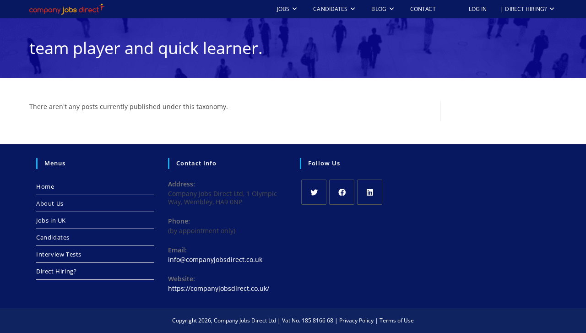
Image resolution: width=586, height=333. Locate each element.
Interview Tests (58, 254)
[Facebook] (341, 192)
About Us (50, 203)
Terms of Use (397, 320)
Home (45, 186)
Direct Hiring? (56, 271)
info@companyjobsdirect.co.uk (215, 259)
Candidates (53, 237)
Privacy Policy (356, 320)
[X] (313, 192)
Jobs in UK (51, 220)
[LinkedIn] (369, 192)
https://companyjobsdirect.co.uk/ (218, 288)
